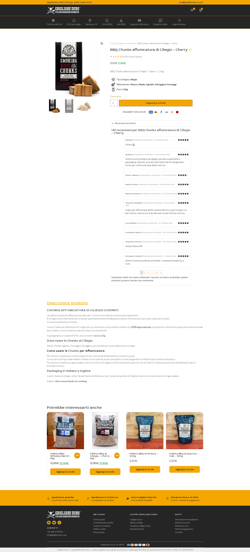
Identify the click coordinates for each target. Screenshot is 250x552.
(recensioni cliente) (132, 56)
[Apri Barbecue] (96, 24)
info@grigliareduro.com (191, 2)
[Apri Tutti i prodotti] (61, 24)
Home (113, 43)
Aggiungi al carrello (156, 103)
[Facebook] (49, 523)
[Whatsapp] (59, 523)
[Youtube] (54, 523)
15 (156, 272)
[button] (101, 43)
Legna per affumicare (126, 43)
